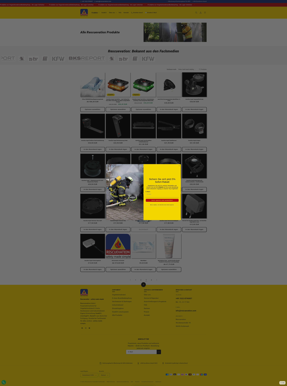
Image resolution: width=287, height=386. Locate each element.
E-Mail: (148, 191)
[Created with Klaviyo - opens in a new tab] (143, 221)
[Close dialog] (179, 166)
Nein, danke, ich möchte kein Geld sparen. (162, 204)
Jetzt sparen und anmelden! (162, 200)
